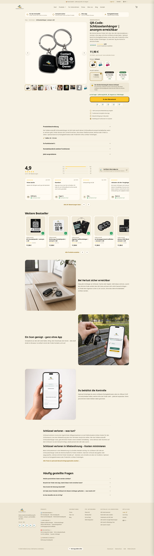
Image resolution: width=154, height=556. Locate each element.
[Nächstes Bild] (84, 53)
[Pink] (107, 64)
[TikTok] (34, 525)
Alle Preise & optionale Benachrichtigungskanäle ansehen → (61, 461)
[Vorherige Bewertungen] (84, 204)
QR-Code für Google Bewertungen (109, 520)
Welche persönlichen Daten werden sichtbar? (57, 478)
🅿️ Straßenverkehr (46, 512)
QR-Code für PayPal (105, 525)
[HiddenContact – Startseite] (20, 7)
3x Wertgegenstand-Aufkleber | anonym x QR (104, 240)
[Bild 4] (47, 88)
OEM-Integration (89, 520)
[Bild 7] (66, 88)
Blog (96, 7)
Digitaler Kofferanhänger (47, 522)
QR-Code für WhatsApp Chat (108, 522)
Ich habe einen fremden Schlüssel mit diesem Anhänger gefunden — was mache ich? (69, 491)
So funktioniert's (49, 143)
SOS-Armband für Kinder (47, 532)
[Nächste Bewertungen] (88, 204)
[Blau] (100, 64)
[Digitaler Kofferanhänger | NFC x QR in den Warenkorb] (88, 233)
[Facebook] (30, 525)
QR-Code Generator (105, 512)
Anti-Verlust (32, 20)
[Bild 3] (40, 88)
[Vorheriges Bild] (27, 53)
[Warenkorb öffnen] (136, 7)
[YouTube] (23, 525)
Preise (83, 7)
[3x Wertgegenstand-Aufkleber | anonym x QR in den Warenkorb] (111, 233)
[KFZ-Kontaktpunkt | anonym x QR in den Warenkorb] (43, 233)
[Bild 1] (28, 88)
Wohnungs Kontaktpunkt (47, 540)
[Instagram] (20, 525)
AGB (125, 549)
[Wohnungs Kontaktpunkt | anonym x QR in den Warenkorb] (65, 233)
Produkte (61, 7)
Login (111, 1)
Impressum (110, 549)
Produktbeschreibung (51, 127)
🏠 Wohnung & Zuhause (47, 537)
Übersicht (87, 512)
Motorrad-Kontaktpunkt (46, 517)
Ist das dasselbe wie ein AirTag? (53, 495)
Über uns (90, 7)
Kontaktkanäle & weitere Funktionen (56, 149)
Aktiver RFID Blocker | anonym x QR (124, 240)
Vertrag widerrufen (76, 549)
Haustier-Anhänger (55, 534)
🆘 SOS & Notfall (45, 530)
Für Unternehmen (73, 7)
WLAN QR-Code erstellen (107, 515)
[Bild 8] (73, 88)
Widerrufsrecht (131, 549)
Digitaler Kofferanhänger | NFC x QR (80, 240)
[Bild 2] (34, 88)
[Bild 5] (53, 88)
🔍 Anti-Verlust (45, 520)
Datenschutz (118, 549)
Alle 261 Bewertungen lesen (72, 204)
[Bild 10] (85, 88)
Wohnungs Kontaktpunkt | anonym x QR (57, 240)
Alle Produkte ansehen (72, 252)
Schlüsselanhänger (59, 522)
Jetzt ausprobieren (49, 154)
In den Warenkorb (109, 99)
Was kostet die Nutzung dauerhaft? (54, 487)
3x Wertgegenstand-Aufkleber (48, 526)
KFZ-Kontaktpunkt (45, 515)
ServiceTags (88, 517)
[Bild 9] (79, 88)
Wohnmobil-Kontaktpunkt (59, 517)
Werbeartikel (88, 515)
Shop (26, 20)
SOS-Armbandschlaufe (59, 532)
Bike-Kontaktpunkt (54, 515)
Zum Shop (125, 515)
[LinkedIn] (27, 525)
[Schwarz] (93, 64)
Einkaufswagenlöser (57, 524)
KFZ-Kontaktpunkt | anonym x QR (35, 240)
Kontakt (118, 1)
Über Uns (71, 515)
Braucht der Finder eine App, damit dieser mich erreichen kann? (63, 483)
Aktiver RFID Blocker (46, 524)
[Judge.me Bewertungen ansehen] (126, 170)
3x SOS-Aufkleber (45, 534)
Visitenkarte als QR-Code (107, 517)
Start (55, 7)
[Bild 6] (60, 88)
